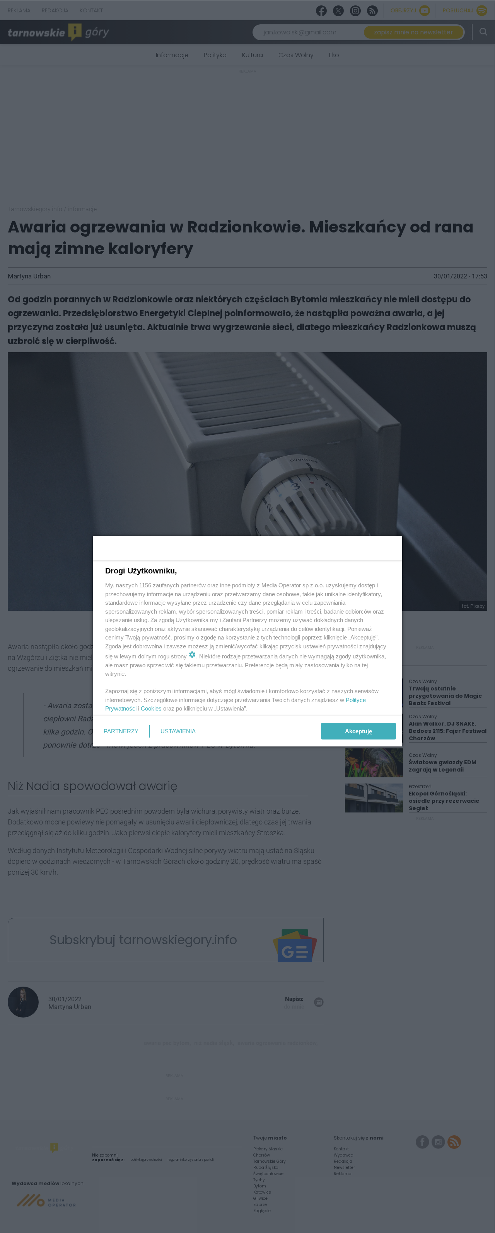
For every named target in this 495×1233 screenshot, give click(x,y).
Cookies (151, 708)
